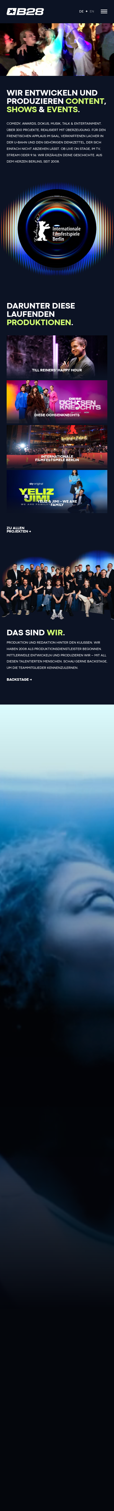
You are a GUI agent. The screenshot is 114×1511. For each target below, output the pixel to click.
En (92, 11)
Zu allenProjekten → (19, 529)
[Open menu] (104, 11)
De (81, 11)
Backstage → (19, 679)
